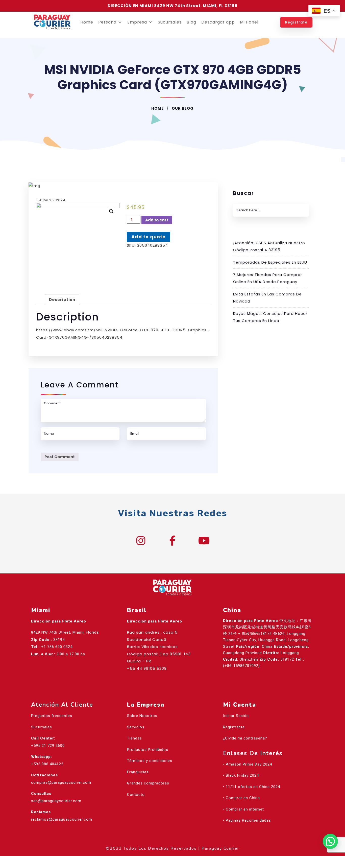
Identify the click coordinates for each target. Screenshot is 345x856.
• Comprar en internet (243, 809)
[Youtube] (204, 540)
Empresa (137, 22)
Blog (191, 22)
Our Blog (182, 108)
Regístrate (296, 22)
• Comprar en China (241, 798)
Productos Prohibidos (147, 749)
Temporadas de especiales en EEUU (270, 262)
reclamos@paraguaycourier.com (61, 819)
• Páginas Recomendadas (247, 820)
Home (86, 22)
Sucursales (170, 22)
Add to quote (148, 237)
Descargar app (218, 22)
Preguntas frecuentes (51, 715)
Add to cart (156, 220)
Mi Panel (249, 22)
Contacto (136, 794)
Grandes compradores (148, 783)
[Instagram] (141, 540)
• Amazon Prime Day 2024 (247, 764)
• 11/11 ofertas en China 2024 (251, 786)
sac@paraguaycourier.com (56, 801)
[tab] (62, 299)
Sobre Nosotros (142, 715)
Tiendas (134, 738)
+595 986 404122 (47, 764)
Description (62, 299)
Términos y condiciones (149, 760)
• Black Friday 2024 (241, 775)
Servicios (135, 727)
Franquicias (138, 772)
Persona (107, 22)
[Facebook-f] (172, 540)
